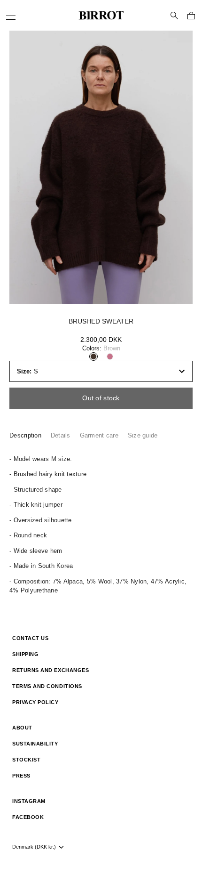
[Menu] (11, 16)
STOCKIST (26, 759)
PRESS (21, 775)
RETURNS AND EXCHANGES (50, 670)
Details (60, 435)
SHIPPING (25, 654)
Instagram (29, 801)
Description (25, 435)
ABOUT (22, 727)
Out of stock (100, 398)
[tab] (30, 435)
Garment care (99, 435)
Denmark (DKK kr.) (34, 847)
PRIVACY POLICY (35, 702)
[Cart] (191, 15)
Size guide (143, 435)
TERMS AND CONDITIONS (47, 686)
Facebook (28, 817)
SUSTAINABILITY (35, 743)
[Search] (174, 15)
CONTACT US (30, 638)
